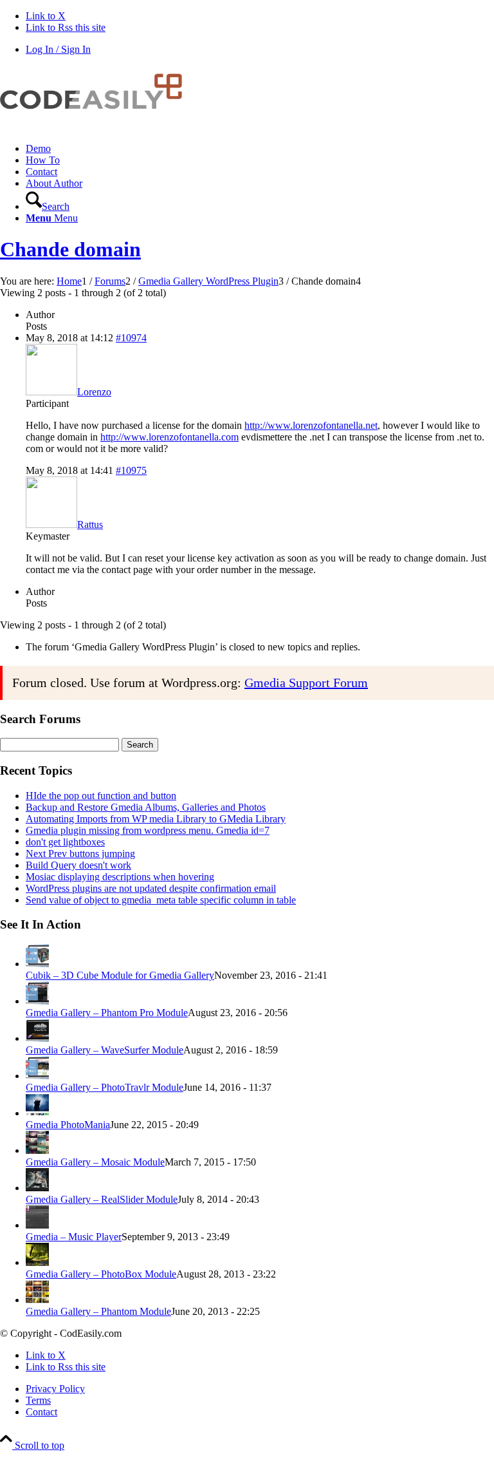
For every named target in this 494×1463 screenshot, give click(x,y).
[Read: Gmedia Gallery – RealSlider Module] (37, 1187)
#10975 (131, 470)
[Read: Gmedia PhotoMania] (37, 1113)
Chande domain (70, 249)
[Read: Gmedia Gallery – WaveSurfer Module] (37, 1038)
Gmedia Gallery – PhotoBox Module (101, 1274)
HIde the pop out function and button (101, 795)
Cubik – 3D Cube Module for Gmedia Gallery (120, 975)
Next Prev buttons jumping (80, 853)
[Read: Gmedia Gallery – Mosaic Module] (37, 1150)
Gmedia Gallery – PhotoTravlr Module (104, 1087)
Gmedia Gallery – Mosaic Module (95, 1161)
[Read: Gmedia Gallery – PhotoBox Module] (37, 1262)
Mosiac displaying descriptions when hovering (120, 876)
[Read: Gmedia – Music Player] (37, 1225)
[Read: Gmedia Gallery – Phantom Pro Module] (37, 1001)
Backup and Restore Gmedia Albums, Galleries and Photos (146, 807)
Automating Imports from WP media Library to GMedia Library (156, 818)
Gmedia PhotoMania (68, 1124)
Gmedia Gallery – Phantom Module (98, 1311)
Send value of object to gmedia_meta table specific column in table (161, 899)
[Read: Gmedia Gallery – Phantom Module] (37, 1299)
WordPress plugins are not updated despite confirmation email (151, 888)
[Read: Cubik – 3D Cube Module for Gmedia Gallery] (37, 963)
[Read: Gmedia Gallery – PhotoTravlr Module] (37, 1075)
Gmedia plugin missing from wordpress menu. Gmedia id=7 (148, 830)
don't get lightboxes (65, 841)
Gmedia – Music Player (74, 1236)
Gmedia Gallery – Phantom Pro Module (107, 1012)
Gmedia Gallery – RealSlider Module (102, 1199)
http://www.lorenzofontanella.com (169, 436)
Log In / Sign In (58, 49)
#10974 (131, 337)
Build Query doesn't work (78, 865)
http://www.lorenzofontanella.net (311, 425)
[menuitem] (260, 149)
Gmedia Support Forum (306, 682)
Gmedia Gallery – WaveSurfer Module (104, 1049)
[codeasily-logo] (96, 126)
